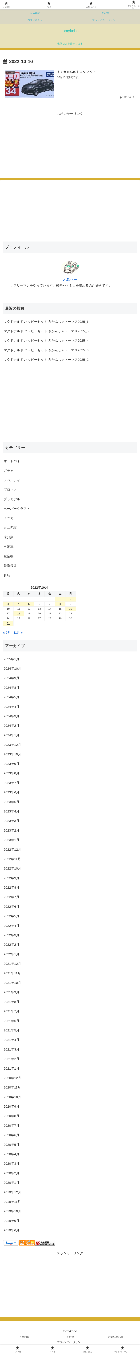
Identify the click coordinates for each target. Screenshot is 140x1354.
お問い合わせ (115, 1336)
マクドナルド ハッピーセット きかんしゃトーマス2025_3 (46, 350)
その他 (70, 1336)
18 (18, 613)
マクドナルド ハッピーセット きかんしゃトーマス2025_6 (46, 321)
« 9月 (7, 632)
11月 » (18, 632)
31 (8, 623)
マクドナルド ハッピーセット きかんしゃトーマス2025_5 (46, 331)
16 (70, 608)
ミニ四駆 (24, 1336)
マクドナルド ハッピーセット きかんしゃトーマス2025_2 (46, 359)
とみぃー (70, 279)
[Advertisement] (36, 142)
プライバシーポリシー (70, 1342)
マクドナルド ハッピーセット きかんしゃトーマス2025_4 (46, 340)
